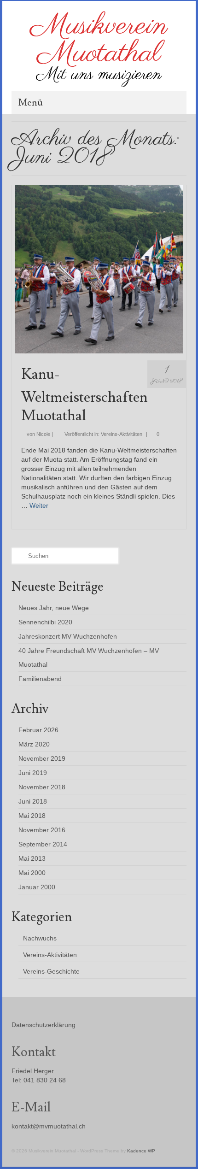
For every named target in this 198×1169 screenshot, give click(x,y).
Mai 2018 (32, 815)
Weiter (38, 505)
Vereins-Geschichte (51, 971)
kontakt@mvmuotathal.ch (49, 1126)
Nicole (43, 434)
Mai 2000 (32, 872)
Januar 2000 (36, 887)
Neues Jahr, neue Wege (53, 607)
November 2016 (41, 830)
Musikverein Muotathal (99, 40)
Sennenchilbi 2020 (45, 622)
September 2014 (42, 844)
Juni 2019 (32, 772)
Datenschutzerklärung (44, 1024)
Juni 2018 (32, 801)
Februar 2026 (38, 730)
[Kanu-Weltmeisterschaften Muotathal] (99, 268)
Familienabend (40, 678)
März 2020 (34, 744)
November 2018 (41, 787)
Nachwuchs (40, 938)
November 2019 (41, 758)
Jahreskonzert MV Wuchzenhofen (67, 636)
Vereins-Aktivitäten (121, 434)
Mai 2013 (32, 858)
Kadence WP (141, 1150)
